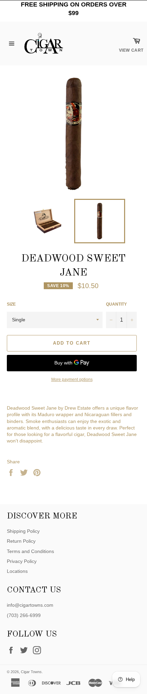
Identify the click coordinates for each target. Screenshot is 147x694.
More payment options (72, 379)
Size (11, 304)
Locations (17, 571)
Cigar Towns (31, 672)
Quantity (116, 304)
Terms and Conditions (30, 551)
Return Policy (21, 541)
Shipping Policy (23, 531)
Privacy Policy (22, 561)
